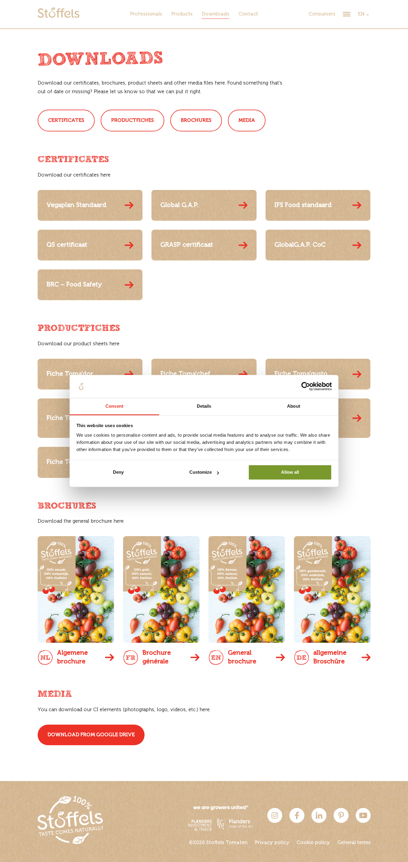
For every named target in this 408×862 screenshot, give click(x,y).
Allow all (290, 472)
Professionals (146, 14)
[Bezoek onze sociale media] (274, 821)
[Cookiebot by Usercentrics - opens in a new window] (306, 386)
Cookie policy (313, 842)
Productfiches (132, 120)
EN (361, 14)
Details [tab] (204, 406)
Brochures (196, 120)
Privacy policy (272, 842)
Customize (200, 472)
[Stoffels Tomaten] (58, 16)
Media (246, 120)
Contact (248, 14)
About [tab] (293, 406)
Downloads (215, 14)
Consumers (322, 14)
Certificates (66, 120)
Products (182, 14)
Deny (118, 472)
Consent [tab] (114, 406)
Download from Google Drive (91, 734)
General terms (354, 842)
